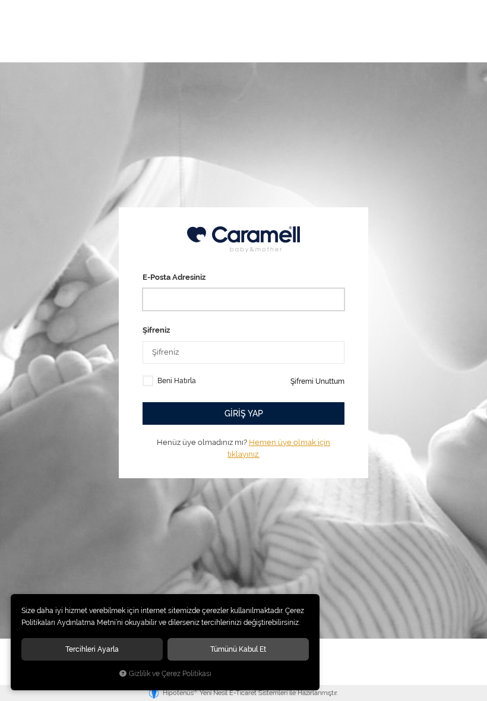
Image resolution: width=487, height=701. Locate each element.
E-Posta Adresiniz (174, 277)
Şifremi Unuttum (317, 381)
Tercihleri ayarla (92, 649)
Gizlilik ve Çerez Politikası (170, 674)
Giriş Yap (243, 413)
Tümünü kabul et (238, 649)
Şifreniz (156, 330)
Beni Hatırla (176, 380)
